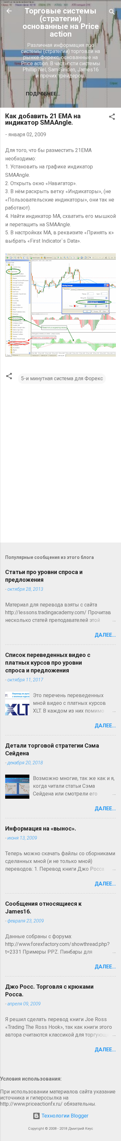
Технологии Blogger (64, 1116)
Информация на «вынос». (40, 828)
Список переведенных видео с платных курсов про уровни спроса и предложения (47, 662)
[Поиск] (112, 13)
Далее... (105, 635)
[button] (112, 118)
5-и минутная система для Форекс (62, 378)
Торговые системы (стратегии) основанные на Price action (61, 22)
